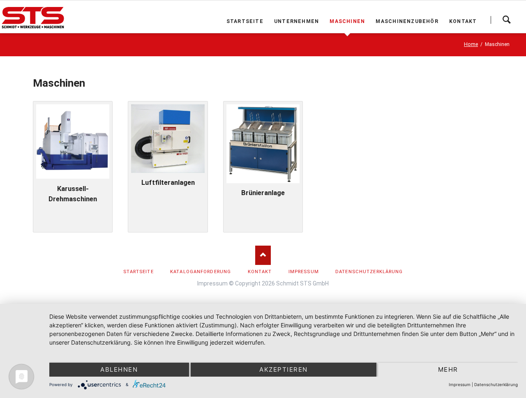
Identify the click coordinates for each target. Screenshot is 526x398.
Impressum (212, 283)
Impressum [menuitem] (303, 271)
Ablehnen (119, 369)
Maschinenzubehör (407, 21)
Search (506, 20)
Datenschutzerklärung (496, 384)
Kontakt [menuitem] (260, 271)
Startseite (244, 21)
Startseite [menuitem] (138, 271)
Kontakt (463, 21)
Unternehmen (296, 21)
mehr (448, 369)
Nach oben (262, 255)
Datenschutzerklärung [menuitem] (369, 271)
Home (471, 44)
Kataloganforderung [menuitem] (200, 271)
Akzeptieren (283, 369)
